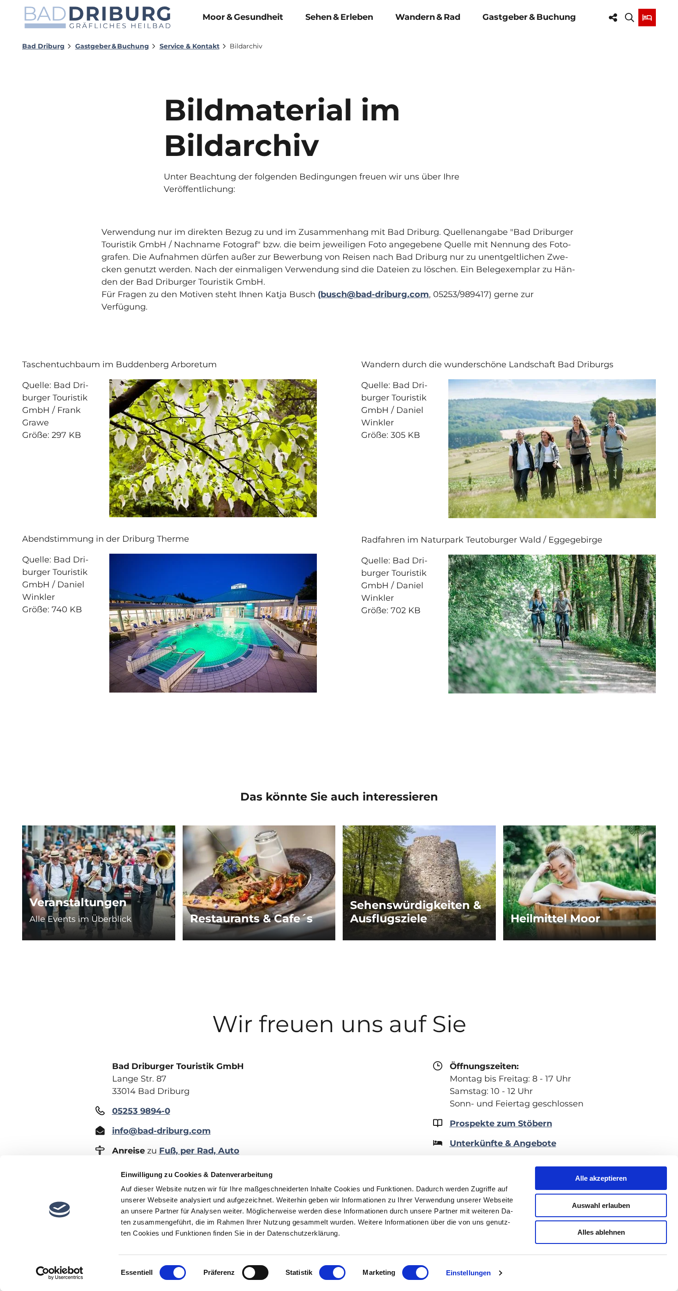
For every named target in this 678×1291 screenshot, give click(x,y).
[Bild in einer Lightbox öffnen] (213, 623)
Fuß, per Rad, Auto (199, 1151)
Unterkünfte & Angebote (503, 1143)
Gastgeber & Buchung (529, 17)
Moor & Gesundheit (242, 17)
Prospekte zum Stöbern (501, 1123)
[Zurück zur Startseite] (97, 17)
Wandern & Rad (427, 17)
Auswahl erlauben (601, 1205)
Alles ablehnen (601, 1232)
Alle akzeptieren (601, 1178)
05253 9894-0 (141, 1111)
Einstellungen (468, 1273)
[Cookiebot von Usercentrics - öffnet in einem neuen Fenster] (59, 1273)
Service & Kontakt (190, 46)
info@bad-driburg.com (161, 1131)
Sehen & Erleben (339, 17)
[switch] (255, 1272)
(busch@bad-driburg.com (373, 294)
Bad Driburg (43, 46)
